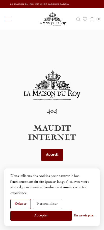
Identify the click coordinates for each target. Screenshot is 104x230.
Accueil (52, 155)
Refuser (21, 204)
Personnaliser (47, 204)
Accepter (41, 215)
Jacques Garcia (57, 4)
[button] (7, 19)
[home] (52, 19)
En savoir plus (84, 215)
